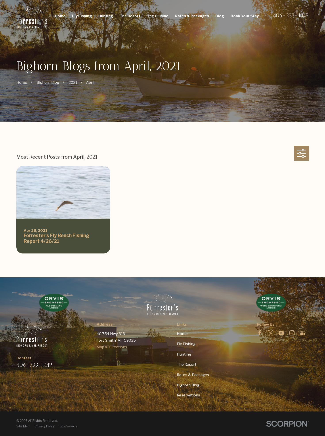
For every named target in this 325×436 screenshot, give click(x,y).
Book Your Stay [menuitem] (245, 16)
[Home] (31, 16)
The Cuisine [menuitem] (157, 16)
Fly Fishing (186, 344)
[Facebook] (259, 332)
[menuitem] (22, 426)
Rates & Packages (193, 375)
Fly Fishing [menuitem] (82, 16)
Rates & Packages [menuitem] (192, 16)
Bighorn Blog (188, 385)
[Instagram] (291, 332)
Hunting (184, 354)
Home (182, 333)
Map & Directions (112, 347)
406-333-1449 (291, 15)
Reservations (188, 395)
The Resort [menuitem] (130, 16)
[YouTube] (281, 332)
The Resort (187, 364)
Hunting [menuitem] (105, 16)
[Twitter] (270, 332)
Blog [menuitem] (219, 16)
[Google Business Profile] (302, 332)
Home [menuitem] (60, 16)
